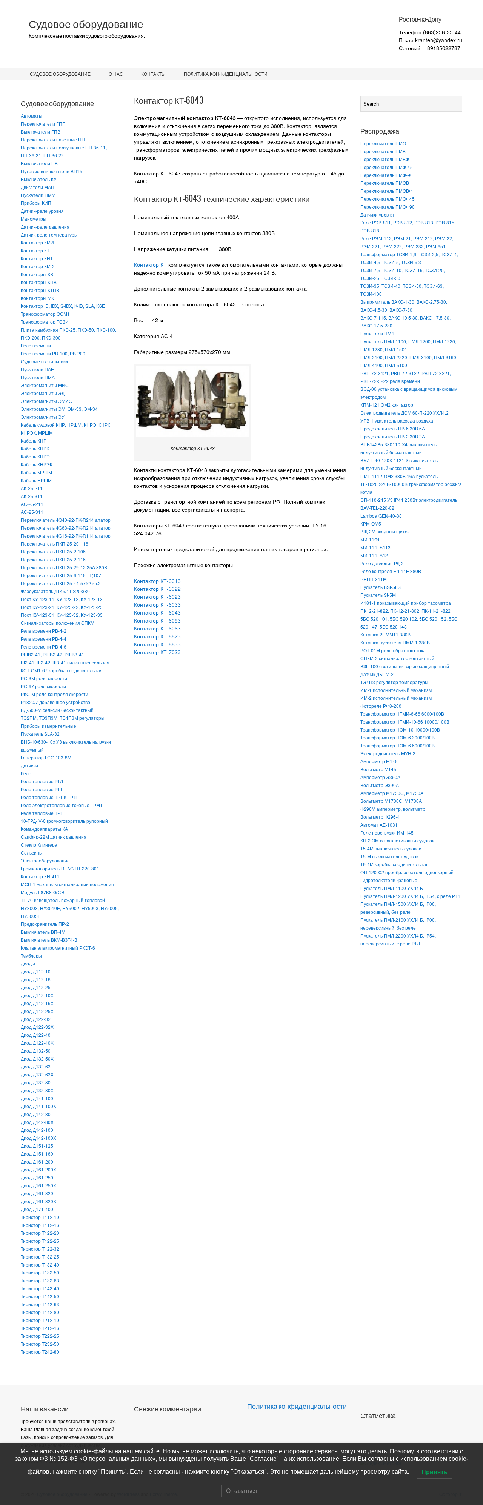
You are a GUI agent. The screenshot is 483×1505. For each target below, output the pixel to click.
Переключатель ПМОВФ (386, 191)
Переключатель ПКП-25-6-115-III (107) (62, 575)
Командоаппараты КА (44, 829)
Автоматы (31, 115)
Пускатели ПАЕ (37, 369)
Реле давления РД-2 (382, 563)
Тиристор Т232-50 (40, 1344)
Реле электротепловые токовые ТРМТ (62, 805)
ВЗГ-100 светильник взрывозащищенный (404, 666)
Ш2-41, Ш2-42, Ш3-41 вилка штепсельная (65, 662)
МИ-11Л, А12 (374, 555)
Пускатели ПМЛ (377, 333)
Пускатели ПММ (38, 195)
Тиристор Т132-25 (40, 1256)
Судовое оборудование (86, 24)
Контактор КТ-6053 (157, 620)
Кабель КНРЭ (35, 456)
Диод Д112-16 (36, 979)
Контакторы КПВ (39, 282)
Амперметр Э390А (380, 777)
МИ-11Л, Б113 (375, 547)
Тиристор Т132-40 (40, 1264)
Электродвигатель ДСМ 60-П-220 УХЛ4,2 (404, 412)
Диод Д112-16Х (37, 1003)
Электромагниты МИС (45, 385)
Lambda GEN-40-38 (381, 515)
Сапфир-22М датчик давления (53, 836)
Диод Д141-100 (37, 1098)
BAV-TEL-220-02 (377, 507)
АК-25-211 (32, 488)
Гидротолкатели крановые (388, 880)
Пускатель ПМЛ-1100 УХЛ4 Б (391, 888)
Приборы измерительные (48, 726)
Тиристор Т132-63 (40, 1280)
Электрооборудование (45, 860)
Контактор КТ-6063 (157, 628)
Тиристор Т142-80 (40, 1312)
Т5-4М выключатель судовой (390, 848)
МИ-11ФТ (370, 539)
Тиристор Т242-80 (40, 1351)
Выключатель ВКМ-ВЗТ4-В (49, 939)
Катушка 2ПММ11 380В (385, 634)
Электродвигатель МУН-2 (387, 753)
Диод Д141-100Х (38, 1106)
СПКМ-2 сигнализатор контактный (397, 658)
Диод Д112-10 (36, 971)
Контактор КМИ (37, 242)
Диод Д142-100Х (38, 1138)
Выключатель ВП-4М (43, 932)
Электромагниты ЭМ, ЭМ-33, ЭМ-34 (59, 409)
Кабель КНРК (35, 448)
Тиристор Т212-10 (40, 1320)
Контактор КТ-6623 (157, 636)
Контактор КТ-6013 (157, 580)
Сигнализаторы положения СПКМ (57, 623)
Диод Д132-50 (36, 1050)
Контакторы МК (37, 298)
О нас (116, 74)
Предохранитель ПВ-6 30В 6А (392, 428)
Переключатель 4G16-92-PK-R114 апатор (66, 535)
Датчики (29, 765)
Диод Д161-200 (37, 1161)
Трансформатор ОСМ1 (45, 314)
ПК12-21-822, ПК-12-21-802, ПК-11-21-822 (405, 610)
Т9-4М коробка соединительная (394, 864)
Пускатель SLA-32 (40, 733)
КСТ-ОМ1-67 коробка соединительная (62, 670)
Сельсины (32, 852)
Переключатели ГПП (43, 123)
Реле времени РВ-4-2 (43, 630)
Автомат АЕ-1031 (379, 824)
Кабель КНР (33, 440)
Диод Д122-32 (36, 1019)
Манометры (33, 218)
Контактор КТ (35, 250)
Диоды (28, 963)
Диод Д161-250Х (38, 1185)
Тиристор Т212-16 (40, 1328)
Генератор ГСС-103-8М (46, 757)
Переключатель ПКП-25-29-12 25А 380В (64, 567)
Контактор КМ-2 (38, 266)
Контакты (153, 74)
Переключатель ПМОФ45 (387, 198)
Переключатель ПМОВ (384, 183)
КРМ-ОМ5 (370, 523)
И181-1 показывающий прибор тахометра (405, 603)
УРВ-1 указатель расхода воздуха (396, 420)
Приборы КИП (36, 203)
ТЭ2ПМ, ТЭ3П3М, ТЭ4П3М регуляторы (63, 718)
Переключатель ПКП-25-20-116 (54, 543)
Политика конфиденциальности (226, 74)
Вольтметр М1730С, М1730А (391, 801)
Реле (26, 773)
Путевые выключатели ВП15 (51, 171)
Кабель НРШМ (36, 480)
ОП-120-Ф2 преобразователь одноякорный (407, 872)
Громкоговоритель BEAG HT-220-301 (60, 868)
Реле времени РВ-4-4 (43, 638)
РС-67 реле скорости (43, 686)
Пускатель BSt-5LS (380, 587)
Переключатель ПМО (383, 143)
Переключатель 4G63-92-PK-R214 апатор (66, 527)
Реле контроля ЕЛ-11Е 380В (390, 571)
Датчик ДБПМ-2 (377, 674)
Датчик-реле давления (45, 226)
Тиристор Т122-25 (40, 1241)
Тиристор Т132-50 (40, 1272)
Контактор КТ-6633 (157, 644)
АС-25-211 (32, 504)
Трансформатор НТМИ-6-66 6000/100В (402, 713)
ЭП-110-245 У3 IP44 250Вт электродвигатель (408, 500)
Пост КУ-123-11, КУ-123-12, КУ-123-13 (62, 599)
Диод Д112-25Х (37, 1011)
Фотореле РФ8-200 (380, 706)
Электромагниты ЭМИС (46, 401)
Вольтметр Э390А (379, 785)
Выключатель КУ (39, 179)
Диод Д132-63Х (37, 1074)
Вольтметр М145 (378, 769)
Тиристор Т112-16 (40, 1225)
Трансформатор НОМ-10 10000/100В (400, 729)
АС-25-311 (32, 512)
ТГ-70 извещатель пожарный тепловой (63, 900)
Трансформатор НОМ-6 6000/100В (397, 745)
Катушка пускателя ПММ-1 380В (395, 642)
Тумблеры (31, 955)
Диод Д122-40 (36, 1035)
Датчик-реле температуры (49, 234)
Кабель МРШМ (36, 472)
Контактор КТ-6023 (157, 596)
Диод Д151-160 (37, 1153)
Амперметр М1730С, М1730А (391, 793)
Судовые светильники (44, 361)
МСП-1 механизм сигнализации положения (67, 884)
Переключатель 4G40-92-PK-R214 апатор (66, 520)
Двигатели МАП (37, 187)
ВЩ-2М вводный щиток (384, 531)
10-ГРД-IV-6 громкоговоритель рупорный (64, 821)
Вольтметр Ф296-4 (380, 816)
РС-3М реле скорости (44, 678)
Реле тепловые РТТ (42, 789)
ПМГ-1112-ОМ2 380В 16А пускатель (399, 476)
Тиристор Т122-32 (40, 1248)
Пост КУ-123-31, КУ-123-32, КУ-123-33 (62, 615)
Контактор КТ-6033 (157, 604)
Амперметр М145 (379, 761)
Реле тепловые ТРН (42, 813)
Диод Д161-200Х (38, 1169)
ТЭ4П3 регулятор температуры (394, 682)
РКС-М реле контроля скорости (54, 694)
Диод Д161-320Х (38, 1201)
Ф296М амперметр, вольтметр (392, 809)
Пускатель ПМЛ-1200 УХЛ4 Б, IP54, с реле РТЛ (410, 896)
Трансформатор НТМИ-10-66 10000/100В (404, 721)
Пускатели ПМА (38, 377)
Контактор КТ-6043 (157, 612)
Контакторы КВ (37, 274)
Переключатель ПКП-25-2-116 (53, 559)
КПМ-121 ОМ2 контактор (386, 404)
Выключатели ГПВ (40, 131)
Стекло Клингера (39, 844)
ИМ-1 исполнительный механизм (396, 690)
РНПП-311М (373, 579)
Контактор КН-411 (40, 876)
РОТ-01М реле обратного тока (393, 650)
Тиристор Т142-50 (40, 1296)
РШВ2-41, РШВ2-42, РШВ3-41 (52, 654)
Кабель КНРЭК (36, 464)
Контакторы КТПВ (40, 290)
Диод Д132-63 (36, 1066)
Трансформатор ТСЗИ (45, 321)
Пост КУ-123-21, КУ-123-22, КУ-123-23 (62, 607)
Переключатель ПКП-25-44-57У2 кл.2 (61, 583)
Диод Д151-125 (37, 1145)
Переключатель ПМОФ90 (387, 206)
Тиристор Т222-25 (40, 1336)
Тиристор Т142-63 (40, 1304)
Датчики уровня (377, 214)
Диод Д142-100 (37, 1130)
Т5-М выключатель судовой (389, 856)
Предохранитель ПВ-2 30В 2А (392, 436)
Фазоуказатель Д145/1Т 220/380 (55, 591)
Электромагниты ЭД (43, 393)
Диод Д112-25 (36, 987)
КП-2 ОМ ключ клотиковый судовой (397, 840)
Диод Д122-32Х (37, 1027)
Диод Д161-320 (37, 1193)
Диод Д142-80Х (37, 1122)
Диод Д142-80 (36, 1114)
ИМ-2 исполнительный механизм (396, 698)
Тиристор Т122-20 (40, 1233)
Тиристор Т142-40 (40, 1288)
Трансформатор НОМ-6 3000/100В (397, 737)
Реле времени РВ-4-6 (43, 646)
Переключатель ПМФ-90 (386, 175)
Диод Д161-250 (37, 1177)
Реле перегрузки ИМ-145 (387, 832)
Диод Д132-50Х (37, 1058)
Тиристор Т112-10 (40, 1217)
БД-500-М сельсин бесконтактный (57, 710)
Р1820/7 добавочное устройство (55, 702)
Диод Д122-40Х (37, 1042)
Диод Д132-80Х (37, 1090)
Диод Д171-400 (37, 1209)
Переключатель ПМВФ (384, 159)
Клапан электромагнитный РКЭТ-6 (58, 947)
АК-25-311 (32, 496)
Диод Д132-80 (36, 1082)
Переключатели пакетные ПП (53, 139)
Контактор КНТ (37, 258)
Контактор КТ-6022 (157, 588)
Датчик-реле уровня (42, 211)
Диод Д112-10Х (37, 995)
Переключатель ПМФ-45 (386, 167)
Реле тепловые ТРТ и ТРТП (50, 797)
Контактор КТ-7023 (157, 652)
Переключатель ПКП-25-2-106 (53, 551)
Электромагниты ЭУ (43, 417)
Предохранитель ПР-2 (45, 924)
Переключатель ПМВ (383, 151)
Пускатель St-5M (378, 595)
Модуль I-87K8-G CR (43, 892)
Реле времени (36, 345)
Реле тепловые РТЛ (42, 781)
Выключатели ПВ (39, 163)
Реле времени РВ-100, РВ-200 (53, 353)
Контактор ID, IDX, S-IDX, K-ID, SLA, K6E (63, 306)
